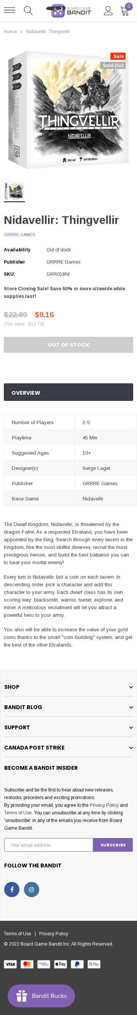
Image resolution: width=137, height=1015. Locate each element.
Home (10, 31)
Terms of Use (18, 813)
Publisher (14, 262)
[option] (68, 110)
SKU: (9, 274)
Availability (17, 250)
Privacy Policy (104, 805)
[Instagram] (31, 889)
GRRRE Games (19, 234)
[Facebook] (11, 889)
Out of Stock (68, 345)
